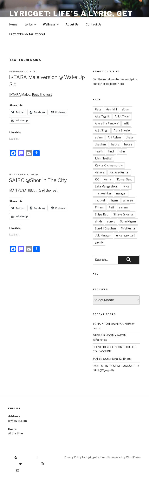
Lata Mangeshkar (106, 186)
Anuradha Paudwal (107, 123)
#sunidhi (111, 109)
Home (13, 24)
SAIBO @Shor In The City (38, 180)
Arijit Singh (101, 130)
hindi (111, 151)
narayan (121, 193)
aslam (99, 137)
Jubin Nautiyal (103, 158)
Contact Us (93, 24)
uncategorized (125, 235)
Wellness (49, 24)
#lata (98, 109)
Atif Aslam (114, 137)
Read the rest (42, 94)
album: (126, 109)
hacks (115, 144)
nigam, (114, 200)
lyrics (126, 186)
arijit (126, 123)
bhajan (130, 137)
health (99, 151)
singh (98, 221)
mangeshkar (103, 193)
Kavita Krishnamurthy (109, 165)
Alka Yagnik (102, 116)
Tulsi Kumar (128, 228)
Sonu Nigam (128, 221)
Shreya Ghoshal (123, 214)
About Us (72, 24)
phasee (128, 200)
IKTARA (15, 94)
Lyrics (29, 24)
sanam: (123, 207)
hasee (128, 144)
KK (97, 179)
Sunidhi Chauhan (105, 228)
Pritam (99, 207)
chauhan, (100, 144)
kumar (108, 179)
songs (111, 221)
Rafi (111, 207)
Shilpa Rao (101, 214)
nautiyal (100, 200)
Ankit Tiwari (122, 116)
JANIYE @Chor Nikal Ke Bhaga (112, 358)
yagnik (99, 242)
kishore (100, 172)
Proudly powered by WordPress (120, 457)
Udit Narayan (103, 235)
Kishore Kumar (119, 172)
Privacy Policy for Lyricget (27, 34)
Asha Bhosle (121, 130)
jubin (122, 151)
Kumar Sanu (125, 179)
